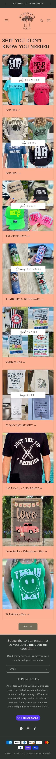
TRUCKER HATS (16, 236)
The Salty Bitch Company (23, 753)
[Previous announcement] (5, 4)
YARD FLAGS (14, 362)
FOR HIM (11, 173)
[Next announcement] (50, 4)
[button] (6, 20)
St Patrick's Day (16, 614)
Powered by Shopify (42, 753)
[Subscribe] (46, 669)
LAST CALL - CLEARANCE (22, 488)
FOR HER (11, 110)
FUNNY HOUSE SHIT (19, 425)
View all (28, 626)
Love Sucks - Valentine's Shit (25, 551)
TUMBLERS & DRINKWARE (23, 299)
